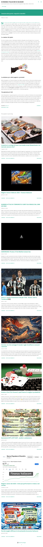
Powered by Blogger (22, 542)
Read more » (39, 158)
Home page (4, 6)
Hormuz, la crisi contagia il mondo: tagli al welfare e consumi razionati (20, 345)
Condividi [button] (38, 105)
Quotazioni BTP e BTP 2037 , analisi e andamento (16, 438)
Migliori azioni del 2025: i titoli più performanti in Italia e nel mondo (20, 484)
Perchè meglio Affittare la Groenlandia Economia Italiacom (19, 531)
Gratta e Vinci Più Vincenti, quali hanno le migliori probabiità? (20, 392)
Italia (7, 107)
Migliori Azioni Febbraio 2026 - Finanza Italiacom (16, 192)
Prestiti (7, 105)
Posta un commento (10, 158)
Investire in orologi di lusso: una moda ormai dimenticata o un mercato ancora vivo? (20, 146)
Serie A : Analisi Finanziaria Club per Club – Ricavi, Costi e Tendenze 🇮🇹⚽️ (19, 298)
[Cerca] (38, 2)
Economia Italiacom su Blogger (12, 2)
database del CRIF (21, 84)
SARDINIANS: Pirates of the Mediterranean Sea (16, 252)
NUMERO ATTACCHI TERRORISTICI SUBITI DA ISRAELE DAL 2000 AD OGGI (20, 205)
